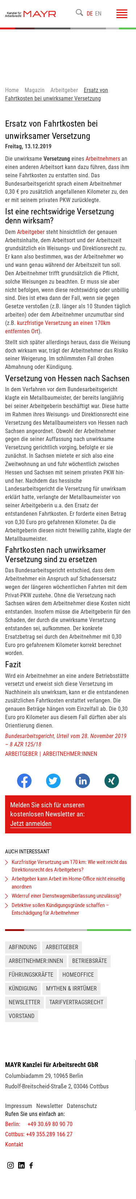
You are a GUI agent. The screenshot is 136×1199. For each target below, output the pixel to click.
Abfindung (23, 947)
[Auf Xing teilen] (111, 781)
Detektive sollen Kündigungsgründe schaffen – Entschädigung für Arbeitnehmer (60, 909)
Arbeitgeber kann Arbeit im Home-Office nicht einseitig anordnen (68, 882)
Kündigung (23, 988)
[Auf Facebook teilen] (24, 786)
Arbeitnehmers (103, 158)
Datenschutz (82, 1105)
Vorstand (21, 1016)
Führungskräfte (31, 974)
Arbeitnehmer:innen (70, 753)
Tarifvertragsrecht (76, 1002)
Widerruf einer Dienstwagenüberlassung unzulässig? (66, 896)
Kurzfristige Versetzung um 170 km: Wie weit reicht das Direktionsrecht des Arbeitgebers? (69, 866)
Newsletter (24, 1002)
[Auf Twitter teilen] (53, 781)
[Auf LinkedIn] (82, 786)
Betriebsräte (89, 960)
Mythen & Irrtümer (71, 988)
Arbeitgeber (31, 231)
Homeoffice (78, 974)
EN (98, 13)
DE (90, 13)
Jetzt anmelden (30, 823)
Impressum (18, 1105)
